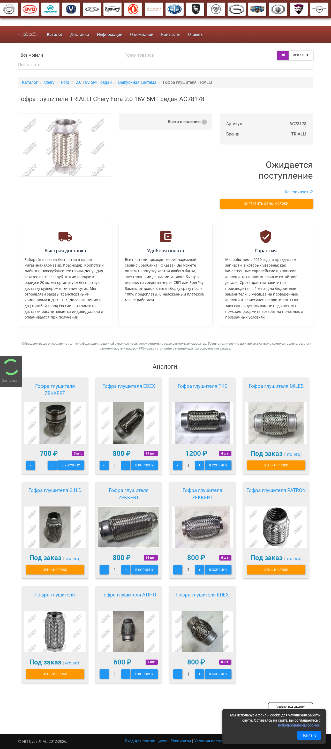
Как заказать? (299, 192)
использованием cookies (299, 725)
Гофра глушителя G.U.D (54, 490)
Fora (65, 82)
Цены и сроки (276, 465)
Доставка (79, 34)
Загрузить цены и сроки (266, 204)
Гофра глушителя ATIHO (128, 595)
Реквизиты (181, 741)
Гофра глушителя (55, 595)
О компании (141, 34)
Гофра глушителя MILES (276, 386)
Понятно (309, 735)
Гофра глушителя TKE (202, 386)
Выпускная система (137, 82)
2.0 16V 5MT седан (94, 82)
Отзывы (196, 34)
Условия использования (217, 741)
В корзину (71, 465)
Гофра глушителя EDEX (128, 386)
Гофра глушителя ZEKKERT (55, 389)
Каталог (30, 82)
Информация (109, 34)
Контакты (170, 34)
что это (292, 454)
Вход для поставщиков (146, 741)
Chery (49, 82)
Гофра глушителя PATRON (276, 490)
